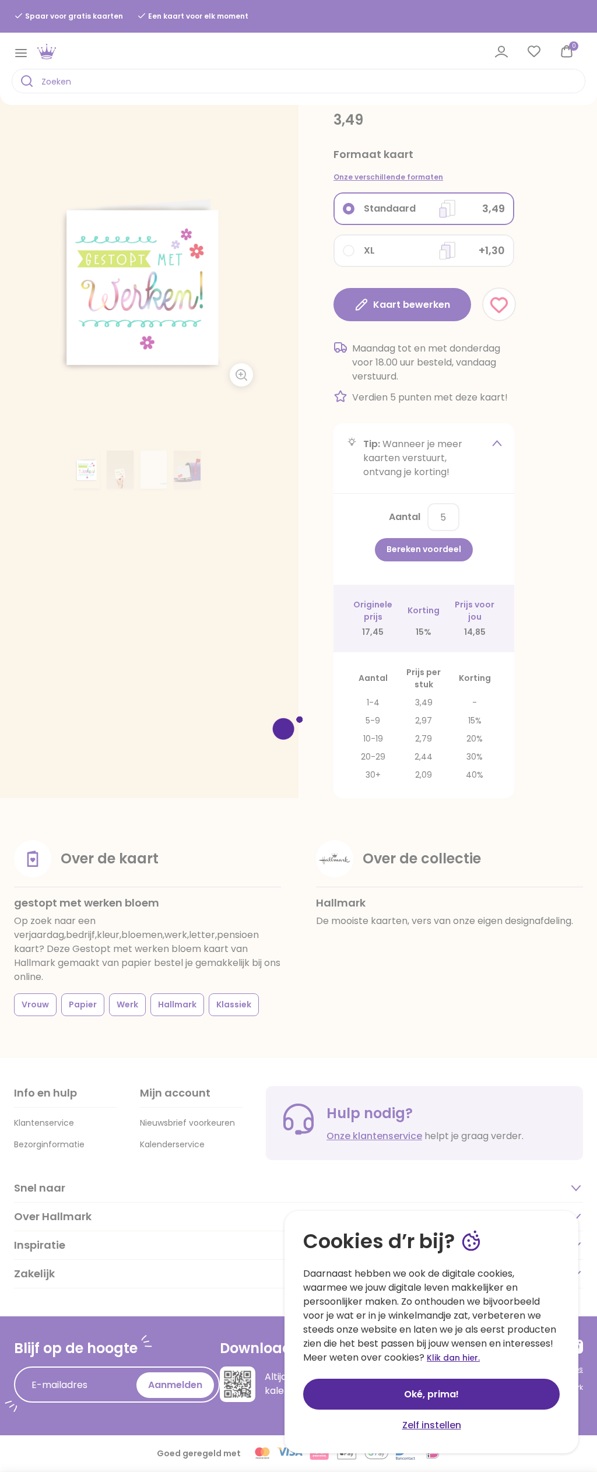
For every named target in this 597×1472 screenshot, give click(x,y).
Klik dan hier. (453, 1358)
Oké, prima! (431, 1394)
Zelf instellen (431, 1425)
